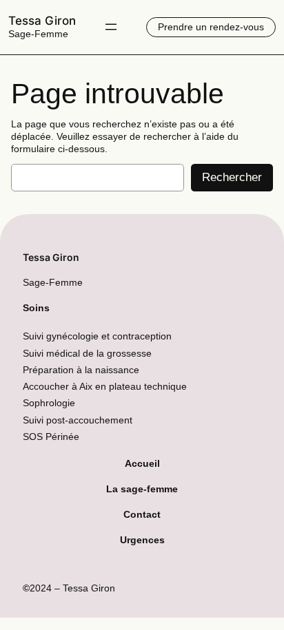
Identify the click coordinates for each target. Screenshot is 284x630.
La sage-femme (142, 488)
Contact (142, 514)
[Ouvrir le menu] (111, 27)
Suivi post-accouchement (77, 420)
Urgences (142, 539)
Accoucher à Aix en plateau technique (105, 386)
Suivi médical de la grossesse (87, 353)
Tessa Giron (42, 21)
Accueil (142, 463)
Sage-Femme (38, 33)
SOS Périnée (51, 436)
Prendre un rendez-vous (211, 26)
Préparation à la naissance (81, 369)
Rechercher (232, 177)
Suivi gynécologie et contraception (97, 336)
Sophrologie (49, 402)
